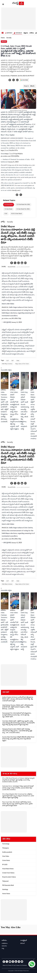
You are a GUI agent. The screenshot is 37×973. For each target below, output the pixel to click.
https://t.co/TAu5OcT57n (9, 150)
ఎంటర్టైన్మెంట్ (23, 940)
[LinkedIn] (16, 961)
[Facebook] (11, 263)
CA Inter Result (8, 209)
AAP (7, 361)
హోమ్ (3, 222)
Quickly (9, 33)
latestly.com (16, 190)
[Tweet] (21, 194)
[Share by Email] (25, 263)
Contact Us (18, 965)
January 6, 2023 (13, 162)
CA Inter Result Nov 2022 (23, 209)
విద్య (3, 949)
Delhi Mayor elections (7, 364)
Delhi (18, 361)
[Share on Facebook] (17, 194)
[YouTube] (10, 961)
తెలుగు (32, 86)
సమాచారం (4, 41)
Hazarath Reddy (5, 76)
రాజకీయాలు (5, 943)
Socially (19, 33)
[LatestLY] (18, 5)
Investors (24, 965)
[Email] (22, 961)
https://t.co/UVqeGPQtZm (14, 154)
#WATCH (5, 307)
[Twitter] (15, 263)
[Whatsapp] (18, 263)
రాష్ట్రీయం (25, 33)
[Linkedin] (22, 263)
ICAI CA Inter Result (16, 214)
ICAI (6, 214)
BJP (13, 361)
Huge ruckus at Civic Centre (22, 364)
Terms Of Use (11, 965)
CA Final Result (8, 205)
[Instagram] (13, 961)
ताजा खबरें (5, 692)
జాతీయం (32, 33)
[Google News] (19, 961)
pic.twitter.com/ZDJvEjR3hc (10, 156)
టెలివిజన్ (22, 943)
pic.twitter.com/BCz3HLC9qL (11, 318)
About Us (5, 965)
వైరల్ (22, 390)
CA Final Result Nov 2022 (23, 205)
